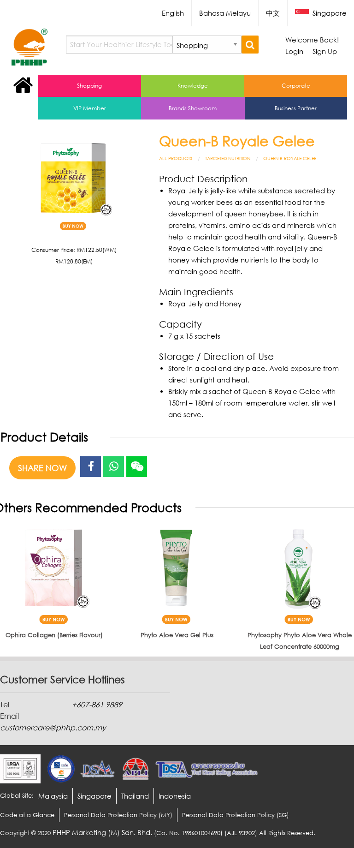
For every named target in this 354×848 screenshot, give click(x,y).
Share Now (42, 468)
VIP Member (89, 108)
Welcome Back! (312, 39)
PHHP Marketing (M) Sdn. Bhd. (102, 832)
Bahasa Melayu (225, 13)
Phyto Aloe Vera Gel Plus (177, 635)
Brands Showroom (193, 108)
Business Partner (296, 108)
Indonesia (175, 796)
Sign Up (325, 51)
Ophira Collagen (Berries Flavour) (54, 635)
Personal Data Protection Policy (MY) (118, 814)
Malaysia (53, 796)
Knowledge (192, 85)
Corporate (296, 85)
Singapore (329, 13)
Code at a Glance (27, 814)
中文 (273, 13)
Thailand (135, 796)
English (173, 13)
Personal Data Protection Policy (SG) (235, 814)
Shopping (89, 85)
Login (294, 51)
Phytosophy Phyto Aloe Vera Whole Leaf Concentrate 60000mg (300, 640)
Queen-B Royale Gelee (289, 158)
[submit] (250, 45)
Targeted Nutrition (227, 158)
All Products (175, 158)
